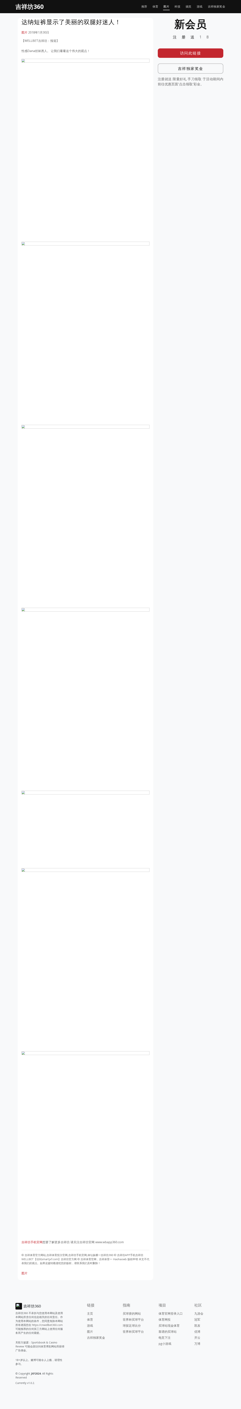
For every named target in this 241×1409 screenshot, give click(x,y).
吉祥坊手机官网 (32, 1242)
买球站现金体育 (169, 1325)
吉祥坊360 (29, 6)
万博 (197, 1344)
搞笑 (188, 6)
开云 (197, 1338)
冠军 (197, 1319)
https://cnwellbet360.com (47, 1325)
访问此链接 (190, 53)
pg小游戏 (165, 1344)
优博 (197, 1331)
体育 (155, 6)
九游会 (198, 1313)
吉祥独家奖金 (216, 6)
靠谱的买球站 (168, 1331)
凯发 (197, 1325)
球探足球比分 (132, 1325)
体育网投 (165, 1319)
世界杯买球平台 (133, 1319)
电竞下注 (165, 1338)
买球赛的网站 (132, 1313)
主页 (90, 1313)
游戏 (200, 6)
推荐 (144, 6)
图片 (166, 6)
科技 (177, 6)
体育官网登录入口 (171, 1313)
